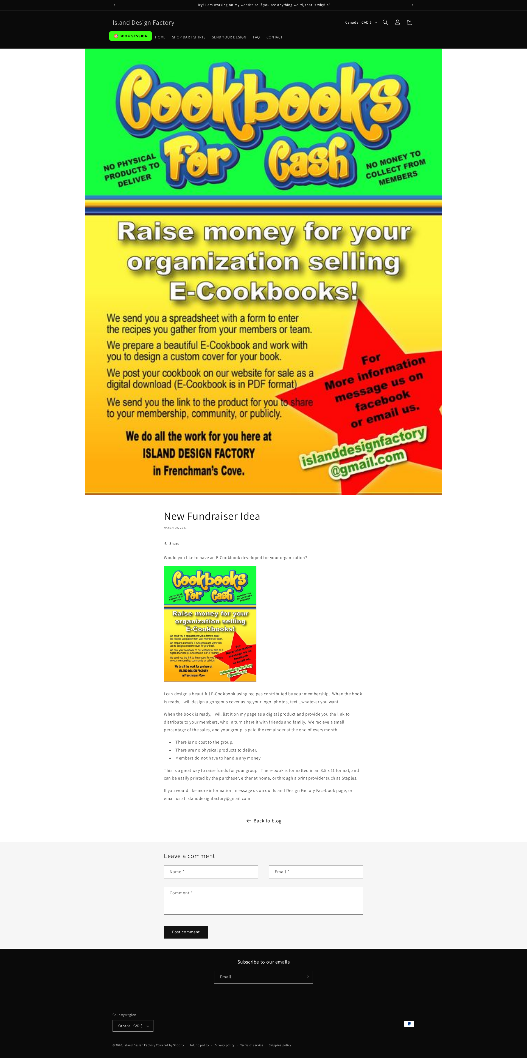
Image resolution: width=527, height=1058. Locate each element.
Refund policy (199, 1045)
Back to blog (268, 820)
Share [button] (174, 543)
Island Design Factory (139, 1045)
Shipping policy (280, 1045)
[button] (385, 22)
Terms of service (251, 1045)
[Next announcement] (413, 5)
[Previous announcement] (114, 5)
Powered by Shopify (170, 1045)
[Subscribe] (307, 976)
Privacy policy (224, 1045)
